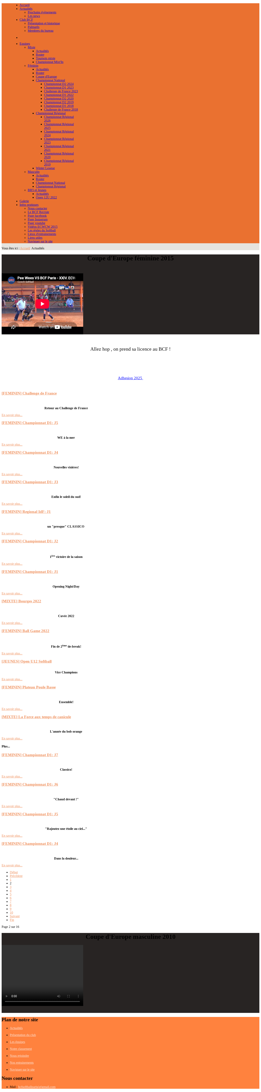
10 (11, 912)
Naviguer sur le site (22, 1069)
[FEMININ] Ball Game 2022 (25, 631)
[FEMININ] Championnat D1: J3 (30, 482)
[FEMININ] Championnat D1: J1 (30, 571)
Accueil (25, 248)
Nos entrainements (22, 1062)
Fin (12, 920)
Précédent (16, 876)
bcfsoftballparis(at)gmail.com (36, 1087)
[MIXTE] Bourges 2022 (21, 601)
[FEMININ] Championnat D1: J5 (30, 423)
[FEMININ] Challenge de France (29, 393)
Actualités (16, 1028)
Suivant (15, 916)
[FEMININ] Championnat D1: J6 (30, 784)
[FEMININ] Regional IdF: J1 (26, 511)
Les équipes (17, 1042)
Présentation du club (23, 1035)
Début (14, 872)
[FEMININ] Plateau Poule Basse (29, 687)
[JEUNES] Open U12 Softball (27, 661)
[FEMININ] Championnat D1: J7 (30, 755)
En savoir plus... (12, 415)
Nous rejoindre (19, 1055)
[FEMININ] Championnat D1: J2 (30, 541)
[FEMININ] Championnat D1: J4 (30, 452)
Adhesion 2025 (130, 378)
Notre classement (21, 1049)
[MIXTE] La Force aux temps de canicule (36, 717)
